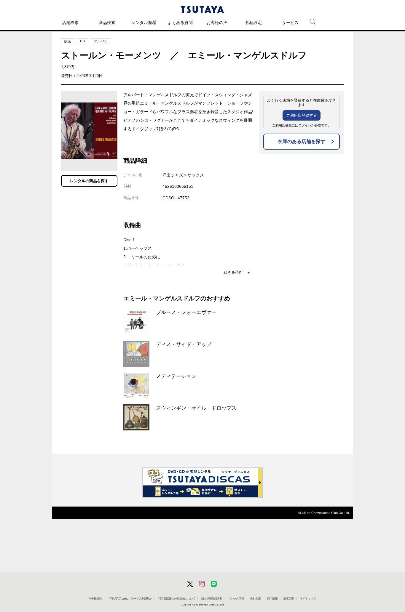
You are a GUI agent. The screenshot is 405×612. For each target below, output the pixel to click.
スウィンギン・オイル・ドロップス (196, 408)
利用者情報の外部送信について (176, 598)
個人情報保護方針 (211, 598)
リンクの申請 (236, 598)
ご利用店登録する (301, 115)
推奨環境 (288, 598)
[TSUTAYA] (202, 9)
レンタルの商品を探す (89, 181)
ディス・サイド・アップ (183, 344)
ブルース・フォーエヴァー (186, 312)
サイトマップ (308, 598)
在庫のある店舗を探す (301, 141)
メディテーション (176, 376)
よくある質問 (180, 22)
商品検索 (107, 22)
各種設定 (253, 22)
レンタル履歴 (143, 22)
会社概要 (255, 598)
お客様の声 (217, 22)
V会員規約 (95, 598)
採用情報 (272, 598)
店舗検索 (70, 22)
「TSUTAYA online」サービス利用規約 (130, 598)
